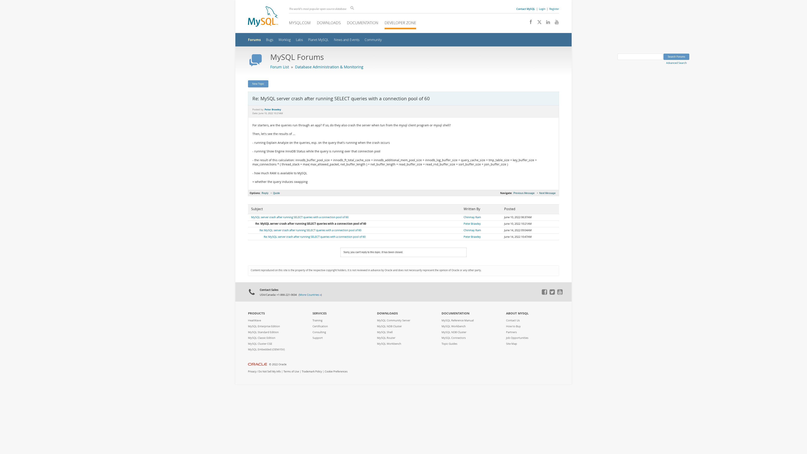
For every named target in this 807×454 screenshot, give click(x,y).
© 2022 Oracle (277, 364)
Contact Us (513, 320)
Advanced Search (676, 63)
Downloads (329, 22)
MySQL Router (386, 338)
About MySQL (517, 313)
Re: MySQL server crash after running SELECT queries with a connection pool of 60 (310, 230)
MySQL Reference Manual (458, 320)
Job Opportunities (517, 338)
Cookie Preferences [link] (336, 371)
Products (256, 313)
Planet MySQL (318, 40)
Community (373, 40)
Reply (265, 193)
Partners (511, 332)
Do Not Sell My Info (269, 371)
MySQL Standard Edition (263, 332)
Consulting (319, 332)
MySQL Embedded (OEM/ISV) (266, 349)
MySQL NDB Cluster (389, 326)
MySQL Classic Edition (261, 338)
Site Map (511, 344)
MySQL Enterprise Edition (264, 326)
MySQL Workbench (389, 344)
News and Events (346, 40)
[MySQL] (263, 17)
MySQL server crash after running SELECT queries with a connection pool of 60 (299, 217)
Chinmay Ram (472, 217)
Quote (276, 193)
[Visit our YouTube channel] (555, 23)
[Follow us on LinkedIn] (546, 23)
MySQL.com (300, 22)
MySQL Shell (385, 332)
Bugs (269, 40)
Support (318, 338)
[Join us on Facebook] (529, 23)
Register (554, 9)
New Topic (258, 83)
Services (320, 313)
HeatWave (254, 320)
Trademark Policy (312, 371)
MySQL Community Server (393, 320)
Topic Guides (449, 344)
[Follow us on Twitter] (552, 293)
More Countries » (310, 295)
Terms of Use (291, 371)
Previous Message (524, 193)
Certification (320, 326)
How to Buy (513, 326)
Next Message (547, 193)
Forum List (279, 66)
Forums (254, 39)
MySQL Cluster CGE (260, 344)
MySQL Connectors (454, 338)
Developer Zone (400, 22)
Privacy (252, 371)
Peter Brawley (472, 224)
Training (317, 320)
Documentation (362, 22)
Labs (299, 40)
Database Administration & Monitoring (329, 66)
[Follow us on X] (538, 23)
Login (542, 9)
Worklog (284, 40)
